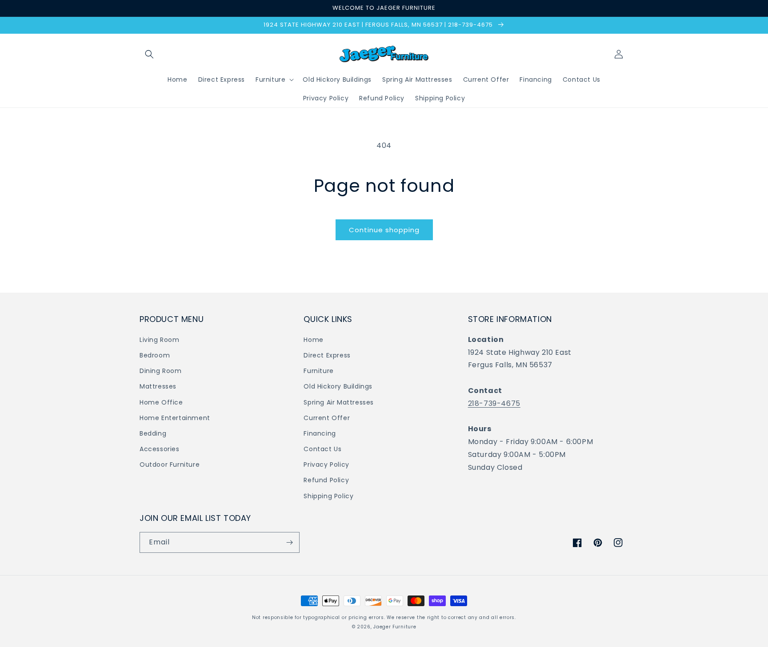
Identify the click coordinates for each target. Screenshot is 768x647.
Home (313, 339)
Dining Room (161, 370)
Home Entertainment (175, 417)
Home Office (161, 402)
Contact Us (322, 449)
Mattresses (158, 386)
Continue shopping (384, 229)
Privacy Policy (326, 464)
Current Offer (327, 417)
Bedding (153, 433)
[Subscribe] (289, 542)
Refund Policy (326, 480)
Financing (320, 433)
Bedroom (155, 355)
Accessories (160, 449)
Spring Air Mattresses (339, 402)
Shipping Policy (328, 496)
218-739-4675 (494, 403)
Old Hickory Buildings (338, 386)
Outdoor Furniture (170, 464)
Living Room (160, 339)
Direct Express (327, 355)
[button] (149, 54)
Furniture (318, 370)
